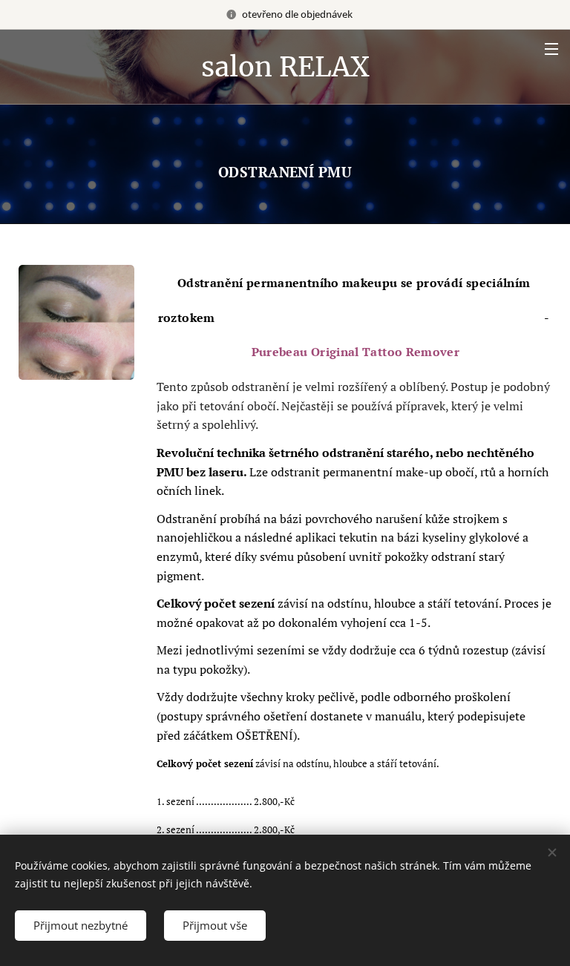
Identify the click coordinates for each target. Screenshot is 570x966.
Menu (551, 48)
